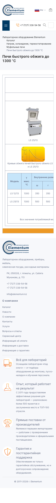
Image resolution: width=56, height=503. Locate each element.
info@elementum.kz (17, 294)
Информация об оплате (14, 340)
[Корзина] (50, 10)
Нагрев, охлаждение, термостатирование (29, 43)
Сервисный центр (11, 336)
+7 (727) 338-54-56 (17, 283)
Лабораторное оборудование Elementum (23, 37)
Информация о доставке (15, 345)
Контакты (7, 321)
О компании (8, 316)
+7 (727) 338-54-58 (17, 287)
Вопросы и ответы (12, 331)
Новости (6, 311)
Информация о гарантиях (16, 350)
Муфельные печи (16, 47)
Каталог (11, 40)
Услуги (5, 326)
